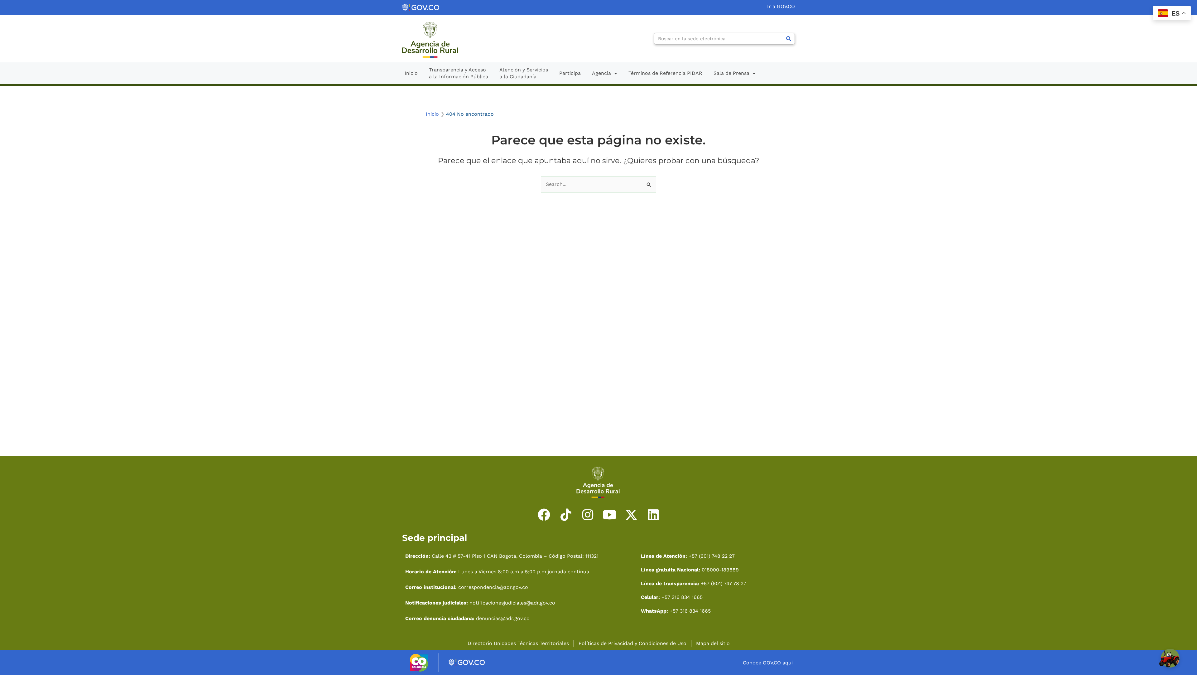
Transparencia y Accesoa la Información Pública (458, 73)
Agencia (601, 73)
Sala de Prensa (731, 73)
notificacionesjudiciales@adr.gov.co (512, 603)
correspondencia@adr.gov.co (493, 587)
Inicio (411, 73)
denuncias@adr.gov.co (502, 618)
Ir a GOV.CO (781, 6)
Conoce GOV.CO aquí (768, 663)
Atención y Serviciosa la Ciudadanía (523, 73)
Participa (570, 73)
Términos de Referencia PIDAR (665, 73)
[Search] (789, 38)
